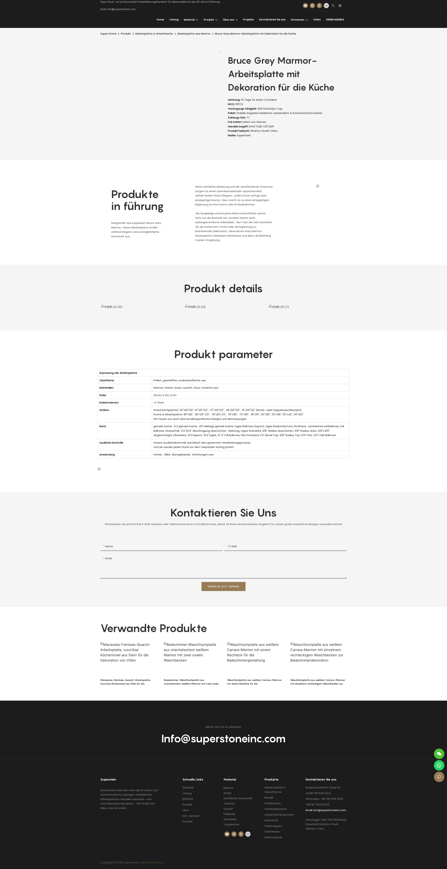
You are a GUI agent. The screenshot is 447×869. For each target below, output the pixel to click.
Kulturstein (271, 820)
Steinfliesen (272, 831)
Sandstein (230, 819)
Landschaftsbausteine (279, 814)
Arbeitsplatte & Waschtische (154, 33)
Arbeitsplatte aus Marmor (194, 33)
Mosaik (269, 797)
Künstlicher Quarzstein (238, 798)
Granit (228, 793)
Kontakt (187, 821)
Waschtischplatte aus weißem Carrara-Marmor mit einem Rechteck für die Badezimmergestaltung (254, 681)
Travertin (229, 803)
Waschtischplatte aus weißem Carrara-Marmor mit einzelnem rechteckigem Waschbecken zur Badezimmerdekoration (317, 681)
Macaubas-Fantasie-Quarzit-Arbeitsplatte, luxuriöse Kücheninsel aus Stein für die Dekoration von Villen (125, 681)
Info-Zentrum (191, 816)
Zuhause (188, 787)
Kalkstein (229, 814)
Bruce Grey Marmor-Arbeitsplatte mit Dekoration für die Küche (255, 33)
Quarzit (228, 809)
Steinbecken (273, 803)
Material (187, 799)
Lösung (187, 793)
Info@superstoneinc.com (223, 738)
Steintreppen (273, 826)
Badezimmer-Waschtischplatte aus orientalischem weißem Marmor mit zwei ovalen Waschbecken (192, 681)
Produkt (126, 33)
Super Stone (108, 33)
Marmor (228, 788)
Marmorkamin (273, 837)
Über (185, 810)
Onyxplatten (232, 824)
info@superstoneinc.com (329, 810)
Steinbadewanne (276, 809)
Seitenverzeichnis (152, 862)
